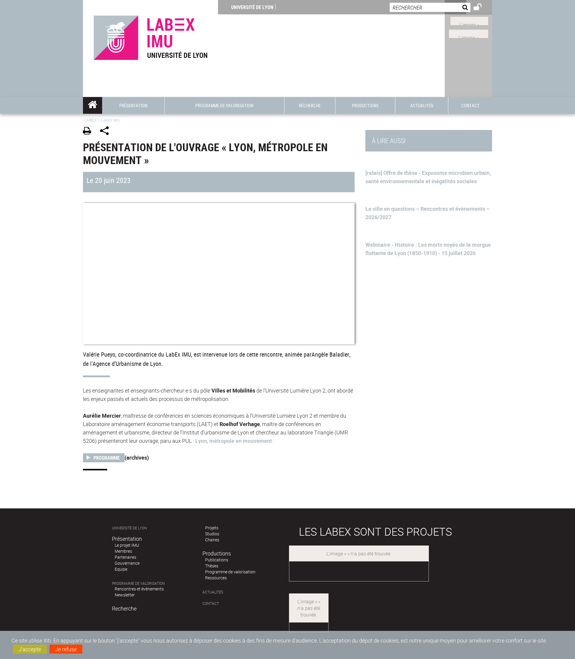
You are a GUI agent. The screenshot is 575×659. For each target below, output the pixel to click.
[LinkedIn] (469, 20)
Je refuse (66, 649)
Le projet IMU (127, 545)
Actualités (212, 592)
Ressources (216, 578)
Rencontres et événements (139, 589)
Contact (210, 603)
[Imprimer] (89, 132)
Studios (212, 534)
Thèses (211, 566)
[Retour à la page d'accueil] (150, 36)
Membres (123, 551)
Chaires (212, 540)
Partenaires (125, 557)
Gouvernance (127, 563)
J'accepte (30, 649)
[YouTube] (468, 33)
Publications (216, 560)
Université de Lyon (252, 7)
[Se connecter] (481, 7)
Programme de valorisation (138, 583)
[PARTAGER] (106, 132)
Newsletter (125, 595)
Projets (211, 528)
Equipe (121, 569)
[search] (430, 7)
